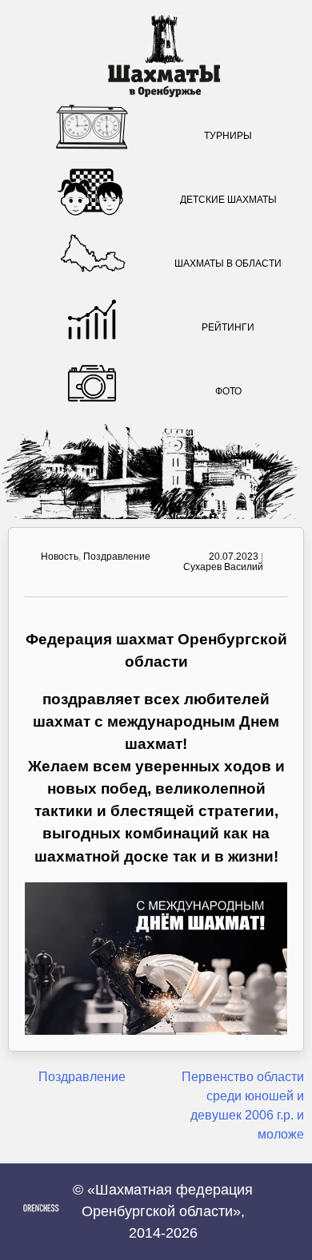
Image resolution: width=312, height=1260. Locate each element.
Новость (59, 556)
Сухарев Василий (223, 567)
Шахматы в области (228, 263)
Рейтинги (228, 327)
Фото (228, 391)
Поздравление (116, 556)
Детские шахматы (228, 199)
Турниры (228, 135)
